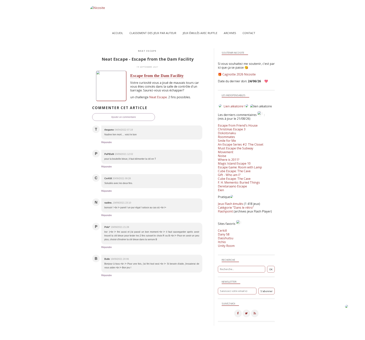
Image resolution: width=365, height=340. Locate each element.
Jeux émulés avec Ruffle (200, 33)
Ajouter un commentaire (123, 117)
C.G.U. (201, 337)
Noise (222, 156)
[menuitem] (117, 33)
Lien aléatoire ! (234, 106)
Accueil (117, 33)
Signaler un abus (185, 337)
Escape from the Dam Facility (157, 75)
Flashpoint (225, 211)
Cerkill (222, 230)
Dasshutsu (225, 238)
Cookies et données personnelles (227, 337)
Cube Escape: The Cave (234, 171)
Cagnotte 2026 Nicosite (239, 74)
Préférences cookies (260, 337)
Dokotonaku (227, 133)
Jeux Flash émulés (230, 204)
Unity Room (226, 246)
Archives (230, 33)
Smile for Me (227, 141)
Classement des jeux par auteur (152, 33)
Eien (221, 190)
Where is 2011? (228, 160)
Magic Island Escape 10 (234, 163)
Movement (225, 152)
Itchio (222, 242)
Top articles (153, 337)
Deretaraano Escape (232, 186)
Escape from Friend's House (238, 125)
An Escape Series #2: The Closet (240, 144)
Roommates (226, 137)
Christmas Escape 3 (231, 129)
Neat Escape (147, 50)
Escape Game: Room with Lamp (240, 167)
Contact (249, 33)
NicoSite (114, 337)
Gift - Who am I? (229, 175)
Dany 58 (223, 234)
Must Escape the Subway (235, 148)
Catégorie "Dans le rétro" (236, 207)
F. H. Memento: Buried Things (239, 182)
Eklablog (208, 331)
